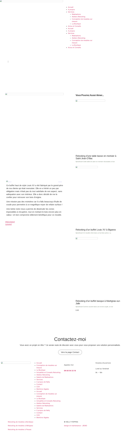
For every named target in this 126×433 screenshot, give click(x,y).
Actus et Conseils (74, 26)
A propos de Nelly (43, 382)
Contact (39, 384)
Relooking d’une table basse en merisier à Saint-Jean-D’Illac (96, 157)
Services (71, 12)
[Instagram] (66, 377)
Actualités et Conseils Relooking (48, 372)
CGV (38, 387)
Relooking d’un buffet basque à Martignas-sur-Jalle (98, 302)
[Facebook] (71, 377)
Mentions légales (42, 389)
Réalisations (76, 14)
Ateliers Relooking (78, 17)
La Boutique (76, 24)
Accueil (70, 7)
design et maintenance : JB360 (75, 426)
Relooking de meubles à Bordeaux (20, 422)
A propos (71, 9)
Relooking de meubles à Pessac (19, 429)
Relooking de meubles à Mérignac (20, 426)
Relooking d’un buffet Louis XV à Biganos (96, 229)
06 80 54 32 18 (70, 371)
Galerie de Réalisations (44, 377)
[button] (70, 352)
